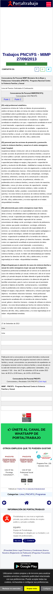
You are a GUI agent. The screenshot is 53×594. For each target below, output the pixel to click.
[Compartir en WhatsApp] (42, 69)
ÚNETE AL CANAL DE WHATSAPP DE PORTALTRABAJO (28, 434)
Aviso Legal (17, 550)
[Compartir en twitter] (48, 69)
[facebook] (37, 69)
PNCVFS (30, 494)
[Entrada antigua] (49, 504)
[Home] (26, 504)
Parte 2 (18, 99)
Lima (21, 494)
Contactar (26, 556)
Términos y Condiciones (32, 550)
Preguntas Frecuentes (41, 553)
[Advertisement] (26, 30)
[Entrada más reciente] (4, 504)
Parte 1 (7, 99)
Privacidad (8, 550)
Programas (41, 494)
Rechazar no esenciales (11, 588)
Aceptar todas (32, 588)
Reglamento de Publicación (21, 553)
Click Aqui (42, 381)
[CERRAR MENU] (48, 4)
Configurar (47, 588)
